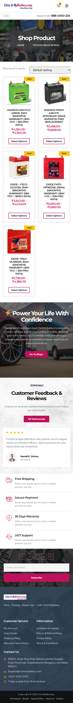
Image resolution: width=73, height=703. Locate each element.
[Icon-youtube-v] (51, 557)
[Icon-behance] (44, 557)
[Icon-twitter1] (29, 557)
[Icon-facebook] (22, 557)
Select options (19, 141)
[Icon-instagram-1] (37, 557)
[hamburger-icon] (6, 15)
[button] (50, 5)
